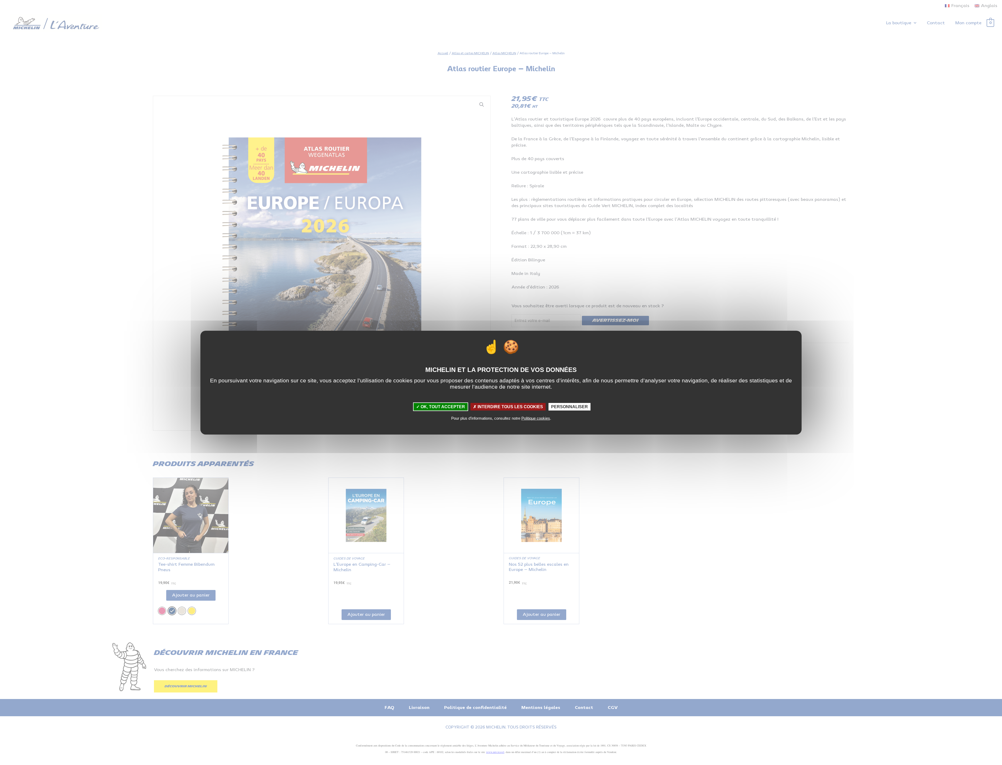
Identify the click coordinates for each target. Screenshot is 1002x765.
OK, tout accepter (442, 406)
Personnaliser (569, 406)
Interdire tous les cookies (509, 406)
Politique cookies (535, 418)
